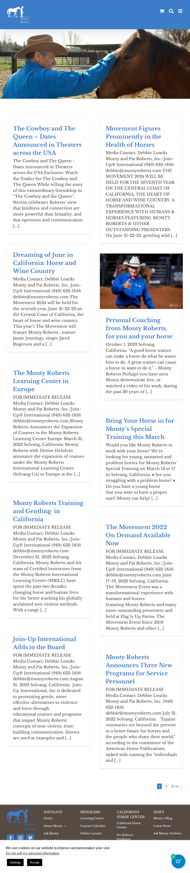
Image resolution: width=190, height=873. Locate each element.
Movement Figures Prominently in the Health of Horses (133, 136)
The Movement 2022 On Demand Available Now (138, 535)
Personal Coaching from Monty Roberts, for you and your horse (139, 328)
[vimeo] (30, 838)
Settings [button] (15, 862)
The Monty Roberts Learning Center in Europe (41, 381)
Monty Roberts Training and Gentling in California (48, 511)
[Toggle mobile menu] (180, 11)
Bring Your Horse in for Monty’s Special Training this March (140, 428)
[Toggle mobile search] (171, 11)
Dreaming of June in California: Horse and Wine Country (44, 262)
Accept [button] (34, 862)
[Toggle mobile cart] (162, 11)
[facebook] (10, 838)
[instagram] (20, 838)
